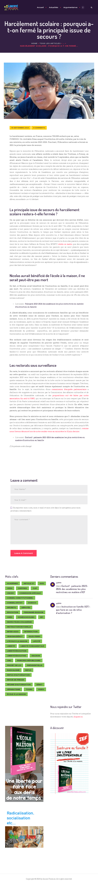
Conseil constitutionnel (20, 598)
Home (34, 43)
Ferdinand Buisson (33, 612)
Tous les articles (50, 43)
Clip (35, 588)
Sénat (39, 685)
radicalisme (13, 670)
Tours (29, 689)
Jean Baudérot (15, 636)
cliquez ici (78, 716)
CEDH (9, 588)
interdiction (31, 632)
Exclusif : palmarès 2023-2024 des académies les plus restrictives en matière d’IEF (72, 589)
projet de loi (14, 665)
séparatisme (13, 689)
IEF (41, 617)
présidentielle (34, 665)
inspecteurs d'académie (19, 622)
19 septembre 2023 (20, 128)
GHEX (9, 617)
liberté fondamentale (32, 646)
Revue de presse (15, 680)
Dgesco (32, 603)
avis (42, 583)
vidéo (41, 689)
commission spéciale (30, 593)
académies (12, 583)
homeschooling (26, 617)
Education (12, 612)
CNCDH (10, 593)
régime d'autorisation (19, 685)
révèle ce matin (65, 244)
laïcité (36, 641)
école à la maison (16, 694)
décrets (11, 607)
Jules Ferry (34, 636)
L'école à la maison (17, 641)
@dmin (58, 583)
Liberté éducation (16, 651)
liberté (11, 646)
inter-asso (13, 632)
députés (26, 607)
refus (28, 670)
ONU (9, 660)
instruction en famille (19, 627)
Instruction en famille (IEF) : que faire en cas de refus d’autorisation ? (73, 609)
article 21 (29, 583)
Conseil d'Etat (14, 603)
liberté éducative (16, 656)
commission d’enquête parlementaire (69, 389)
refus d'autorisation (18, 675)
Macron (36, 656)
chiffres (22, 588)
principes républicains (28, 660)
